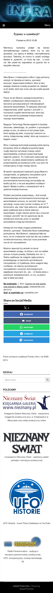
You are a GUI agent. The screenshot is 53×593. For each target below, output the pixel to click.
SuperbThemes (26, 588)
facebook (28, 314)
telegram (28, 333)
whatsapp (28, 327)
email (28, 320)
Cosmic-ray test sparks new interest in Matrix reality (25, 285)
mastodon (28, 340)
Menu (47, 25)
